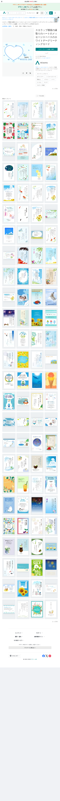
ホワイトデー (40, 76)
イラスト (46, 79)
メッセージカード (46, 58)
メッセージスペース (51, 76)
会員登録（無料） (7, 26)
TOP (37, 67)
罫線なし (39, 79)
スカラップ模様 (41, 85)
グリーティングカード (42, 73)
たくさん (39, 82)
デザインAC (34, 659)
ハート (53, 79)
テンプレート (30, 13)
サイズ (45, 82)
